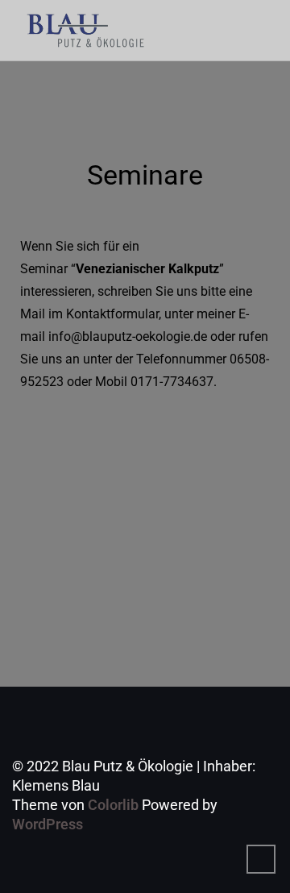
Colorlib (113, 804)
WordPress (47, 824)
